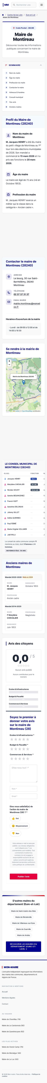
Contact (5, 1004)
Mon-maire (11, 967)
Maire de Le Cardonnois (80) (13, 1025)
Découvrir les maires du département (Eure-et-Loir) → (23, 946)
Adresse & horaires (15, 92)
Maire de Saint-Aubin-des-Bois (23, 911)
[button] (23, 382)
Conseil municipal (14, 97)
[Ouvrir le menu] (41, 4)
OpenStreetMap (27, 411)
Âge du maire (13, 78)
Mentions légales (8, 998)
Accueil (5, 992)
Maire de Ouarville (23, 929)
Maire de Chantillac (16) (11, 1019)
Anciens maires (13, 107)
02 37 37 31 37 (21, 294)
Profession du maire (15, 83)
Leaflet (17, 411)
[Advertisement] (23, 235)
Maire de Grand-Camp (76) (12, 1047)
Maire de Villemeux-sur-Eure (23, 923)
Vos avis (11, 102)
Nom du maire (13, 73)
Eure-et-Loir (30, 15)
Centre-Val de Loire (14, 15)
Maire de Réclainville (23, 917)
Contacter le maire (15, 87)
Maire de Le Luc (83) (10, 1059)
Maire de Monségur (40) (11, 1053)
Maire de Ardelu (23, 935)
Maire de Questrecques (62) (13, 1031)
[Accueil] (3, 15)
